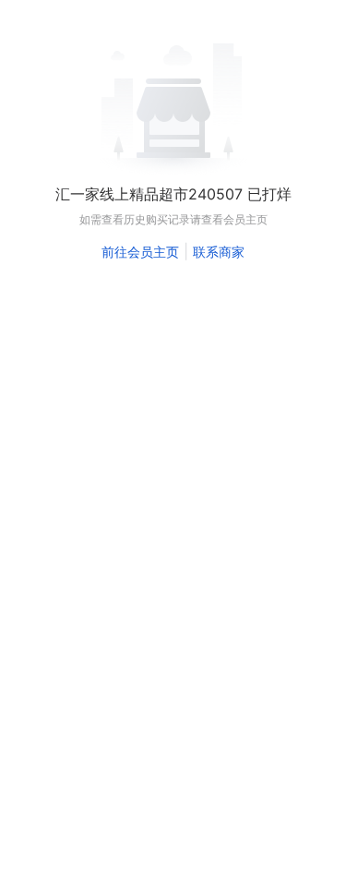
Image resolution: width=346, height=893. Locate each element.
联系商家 (219, 251)
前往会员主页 (140, 251)
